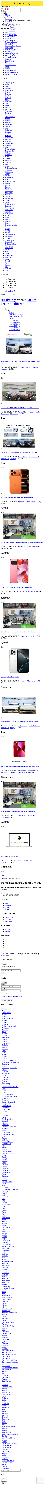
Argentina (5, 1028)
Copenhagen (9, 83)
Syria (3, 1409)
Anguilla (5, 1024)
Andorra (4, 1020)
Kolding (8, 98)
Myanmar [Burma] (8, 1288)
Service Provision (32, 367)
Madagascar (6, 1250)
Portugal (5, 1337)
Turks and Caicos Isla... (10, 1434)
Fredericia (8, 120)
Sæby (7, 251)
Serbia (4, 1373)
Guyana (4, 1183)
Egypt (4, 1130)
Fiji (3, 1146)
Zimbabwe (5, 1468)
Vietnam (5, 1459)
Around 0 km (13, 320)
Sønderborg (9, 143)
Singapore (5, 1379)
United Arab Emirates (9, 1444)
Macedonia (5, 1248)
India (3, 1195)
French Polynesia (8, 1153)
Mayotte (4, 1269)
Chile (4, 1090)
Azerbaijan (5, 1037)
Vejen (7, 263)
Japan (4, 1212)
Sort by (11, 313)
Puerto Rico (6, 1339)
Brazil (4, 1066)
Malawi (4, 1252)
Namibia (5, 1290)
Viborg (7, 126)
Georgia (4, 1159)
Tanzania (5, 1415)
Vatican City (6, 1455)
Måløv (7, 253)
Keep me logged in (9, 993)
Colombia (5, 1098)
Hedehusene (9, 198)
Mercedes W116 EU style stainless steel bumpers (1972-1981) (19, 452)
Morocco (5, 1284)
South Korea (6, 1392)
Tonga (4, 1425)
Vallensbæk (9, 193)
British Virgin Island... (9, 1068)
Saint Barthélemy (8, 1351)
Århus (7, 84)
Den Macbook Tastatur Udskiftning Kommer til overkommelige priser (22, 542)
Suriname (5, 1402)
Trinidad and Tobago (9, 1426)
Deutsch (12, 37)
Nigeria (4, 1305)
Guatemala (5, 1176)
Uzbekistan (6, 1451)
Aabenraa (8, 170)
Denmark (5, 1121)
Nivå (6, 270)
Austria (4, 1035)
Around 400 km (14, 328)
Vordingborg (9, 208)
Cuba (4, 1113)
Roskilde (8, 109)
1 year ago (11, 287)
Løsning (8, 206)
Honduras (5, 1187)
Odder (7, 223)
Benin (4, 1053)
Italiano (12, 38)
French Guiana (7, 1151)
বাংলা (10, 46)
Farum (7, 166)
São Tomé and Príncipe (10, 1368)
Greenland (5, 1168)
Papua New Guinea (8, 1326)
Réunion (5, 1343)
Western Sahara (7, 1462)
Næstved (8, 113)
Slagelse (8, 132)
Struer (7, 215)
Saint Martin (6, 1358)
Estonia (4, 1138)
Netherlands (6, 1295)
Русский (12, 42)
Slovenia (5, 1385)
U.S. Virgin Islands (8, 1438)
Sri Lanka (5, 1398)
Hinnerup (8, 269)
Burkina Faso (6, 1073)
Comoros (5, 1100)
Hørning (8, 265)
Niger (4, 1303)
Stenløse (8, 162)
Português (13, 35)
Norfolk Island (7, 1309)
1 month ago (12, 283)
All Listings (10, 291)
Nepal (4, 1294)
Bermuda (5, 1054)
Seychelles (5, 1375)
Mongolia (5, 1278)
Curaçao (5, 1115)
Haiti (3, 1185)
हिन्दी (11, 44)
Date (11, 318)
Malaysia (5, 1254)
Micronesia (5, 1273)
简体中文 (13, 48)
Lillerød (7, 176)
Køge (7, 128)
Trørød (7, 261)
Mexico (4, 1271)
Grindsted (8, 242)
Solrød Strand (9, 177)
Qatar (4, 1341)
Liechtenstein (6, 1240)
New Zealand (6, 1299)
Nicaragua (5, 1301)
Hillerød (8, 136)
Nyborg (7, 174)
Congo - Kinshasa (8, 1104)
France (4, 1149)
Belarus (4, 1047)
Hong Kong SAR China (10, 1189)
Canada (4, 1081)
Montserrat (5, 1282)
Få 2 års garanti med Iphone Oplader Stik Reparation (17, 497)
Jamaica (4, 1210)
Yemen (4, 1464)
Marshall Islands (7, 1261)
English (12, 27)
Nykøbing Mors (10, 244)
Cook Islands (6, 1106)
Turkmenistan (6, 1432)
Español (12, 31)
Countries (8, 921)
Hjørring (8, 145)
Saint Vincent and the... (10, 1362)
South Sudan (6, 1394)
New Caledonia (7, 1297)
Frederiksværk (10, 204)
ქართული (13, 57)
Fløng (7, 217)
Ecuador (5, 1128)
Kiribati (4, 1221)
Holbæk (8, 147)
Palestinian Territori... (9, 1322)
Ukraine (4, 1442)
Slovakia (5, 1383)
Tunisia (4, 1428)
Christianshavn (10, 234)
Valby (7, 105)
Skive (7, 157)
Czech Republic (7, 1119)
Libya (4, 1239)
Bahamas (5, 1039)
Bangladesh (6, 1043)
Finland (4, 1147)
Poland (4, 1335)
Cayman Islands (7, 1085)
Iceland (4, 1193)
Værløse (8, 194)
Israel (4, 1206)
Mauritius (5, 1267)
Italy (3, 1208)
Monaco (4, 1276)
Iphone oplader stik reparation (10, 677)
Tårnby (7, 238)
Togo (3, 1421)
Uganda (4, 1440)
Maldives (5, 1256)
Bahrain (4, 1041)
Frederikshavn (10, 149)
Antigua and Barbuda (9, 1026)
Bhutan (4, 1056)
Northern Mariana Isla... (10, 1313)
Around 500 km (14, 330)
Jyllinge (7, 232)
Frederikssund (10, 181)
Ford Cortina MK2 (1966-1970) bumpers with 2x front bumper (19, 721)
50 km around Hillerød (19, 302)
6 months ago (12, 285)
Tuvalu (4, 1436)
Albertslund (9, 138)
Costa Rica (5, 1108)
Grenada (5, 1170)
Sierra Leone (6, 1377)
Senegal (4, 1371)
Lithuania (5, 1242)
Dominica (5, 1125)
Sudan (4, 1400)
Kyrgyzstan (6, 1227)
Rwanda (5, 1349)
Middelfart (8, 189)
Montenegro (6, 1280)
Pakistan (5, 1318)
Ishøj (6, 164)
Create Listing (10, 25)
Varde (7, 200)
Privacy (7, 909)
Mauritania (5, 1265)
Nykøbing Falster (11, 168)
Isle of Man (6, 1204)
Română (12, 55)
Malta (4, 1259)
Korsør (7, 183)
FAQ (7, 903)
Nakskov (8, 202)
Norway (4, 1314)
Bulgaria (5, 1071)
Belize (4, 1051)
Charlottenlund (10, 117)
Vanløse (7, 119)
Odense (7, 86)
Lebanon (5, 1233)
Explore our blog (22, 3)
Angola (4, 1022)
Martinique (5, 1263)
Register (8, 931)
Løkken (7, 250)
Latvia (4, 1231)
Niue (3, 1307)
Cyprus (4, 1117)
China (4, 1092)
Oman (4, 1316)
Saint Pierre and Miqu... (10, 1360)
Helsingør (8, 124)
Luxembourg (6, 1244)
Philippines (5, 1332)
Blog (6, 14)
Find (3, 973)
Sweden (4, 1406)
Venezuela (5, 1457)
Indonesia (5, 1197)
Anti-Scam (8, 905)
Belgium (5, 1049)
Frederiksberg (9, 90)
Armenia (5, 1030)
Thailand (5, 1417)
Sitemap (8, 919)
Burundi (4, 1075)
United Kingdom (7, 1445)
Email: (3, 984)
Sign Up (12, 19)
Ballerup (8, 115)
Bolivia (4, 1058)
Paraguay (5, 1328)
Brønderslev (9, 210)
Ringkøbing (9, 246)
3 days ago (11, 279)
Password (4, 988)
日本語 (12, 50)
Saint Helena (6, 1352)
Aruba (4, 1032)
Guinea (4, 1180)
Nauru (4, 1292)
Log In (11, 17)
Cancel (10, 1000)
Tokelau (4, 1423)
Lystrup (7, 229)
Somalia (4, 1388)
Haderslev (8, 155)
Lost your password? (8, 996)
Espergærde (9, 213)
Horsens (8, 94)
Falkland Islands (7, 1142)
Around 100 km (14, 322)
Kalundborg (9, 172)
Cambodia (5, 1077)
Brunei (4, 1070)
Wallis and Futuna (8, 1461)
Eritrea (4, 1136)
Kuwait (4, 1225)
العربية (12, 33)
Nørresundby (9, 151)
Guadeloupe (6, 1172)
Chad (4, 1089)
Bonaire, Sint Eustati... (9, 1060)
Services (21, 367)
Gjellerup (8, 212)
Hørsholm (8, 122)
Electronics (22, 771)
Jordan (4, 1216)
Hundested (8, 257)
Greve (7, 103)
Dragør (7, 221)
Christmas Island (7, 1094)
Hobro (7, 219)
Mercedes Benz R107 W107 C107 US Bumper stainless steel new (20, 408)
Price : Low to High (16, 314)
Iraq (3, 1201)
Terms (7, 907)
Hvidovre (8, 101)
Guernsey (5, 1178)
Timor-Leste (6, 1419)
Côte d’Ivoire (6, 1109)
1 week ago (12, 281)
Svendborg (8, 141)
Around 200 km (14, 324)
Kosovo (4, 1223)
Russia (4, 1347)
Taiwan (4, 1411)
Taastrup (8, 134)
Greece (4, 1166)
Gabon (4, 1155)
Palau (4, 1320)
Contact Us (9, 917)
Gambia (4, 1157)
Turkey (4, 1430)
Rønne (7, 187)
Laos (3, 1229)
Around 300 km (14, 326)
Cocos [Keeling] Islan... (10, 1096)
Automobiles (22, 412)
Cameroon (5, 1079)
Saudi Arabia (6, 1369)
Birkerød (8, 153)
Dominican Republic (9, 1127)
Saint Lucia (6, 1356)
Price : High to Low (16, 316)
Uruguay (5, 1449)
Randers (8, 96)
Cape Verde (6, 1083)
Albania (4, 1015)
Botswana (5, 1064)
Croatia (4, 1111)
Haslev (7, 227)
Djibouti (4, 1123)
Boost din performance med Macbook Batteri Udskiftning (18, 632)
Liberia (4, 1237)
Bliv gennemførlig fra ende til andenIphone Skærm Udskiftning (20, 766)
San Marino (6, 1366)
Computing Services (33, 546)
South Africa (6, 1390)
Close (3, 1483)
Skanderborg (9, 191)
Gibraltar (5, 1164)
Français (12, 29)
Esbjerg (7, 92)
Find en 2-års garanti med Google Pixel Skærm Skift (16, 587)
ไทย (11, 53)
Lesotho (4, 1235)
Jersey (4, 1214)
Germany (5, 1161)
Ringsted (8, 160)
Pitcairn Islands (7, 1333)
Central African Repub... (10, 1087)
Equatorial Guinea (8, 1134)
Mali (3, 1258)
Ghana (4, 1163)
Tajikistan (5, 1413)
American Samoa (7, 1018)
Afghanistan (6, 1011)
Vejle (7, 100)
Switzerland (6, 1407)
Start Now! (4, 893)
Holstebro (8, 130)
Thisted (7, 196)
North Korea (6, 1311)
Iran (3, 1199)
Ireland (4, 1202)
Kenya (4, 1220)
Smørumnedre (10, 240)
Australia (5, 1034)
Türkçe (12, 40)
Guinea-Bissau (7, 1182)
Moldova (5, 1275)
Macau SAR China (8, 1246)
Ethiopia (5, 1140)
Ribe (6, 267)
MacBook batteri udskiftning (9, 856)
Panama (4, 1324)
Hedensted (8, 236)
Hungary (5, 1191)
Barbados (5, 1045)
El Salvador (6, 1132)
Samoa (4, 1364)
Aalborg (8, 88)
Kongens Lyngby (11, 225)
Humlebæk (9, 248)
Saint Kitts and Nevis (9, 1354)
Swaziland (5, 1404)
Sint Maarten (6, 1381)
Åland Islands (6, 1013)
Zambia (4, 1466)
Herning (8, 107)
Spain (4, 1396)
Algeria (4, 1016)
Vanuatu (4, 1453)
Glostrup (8, 158)
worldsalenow (5, 956)
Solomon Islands (7, 1387)
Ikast (6, 179)
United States (6, 1447)
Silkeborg (8, 111)
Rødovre (8, 139)
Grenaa (7, 185)
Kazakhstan (6, 1218)
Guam (4, 1174)
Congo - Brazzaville (8, 1102)
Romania (5, 1345)
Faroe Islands (6, 1144)
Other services (31, 502)
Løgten (7, 259)
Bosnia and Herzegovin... (10, 1062)
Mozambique (6, 1286)
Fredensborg (9, 255)
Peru (3, 1330)
